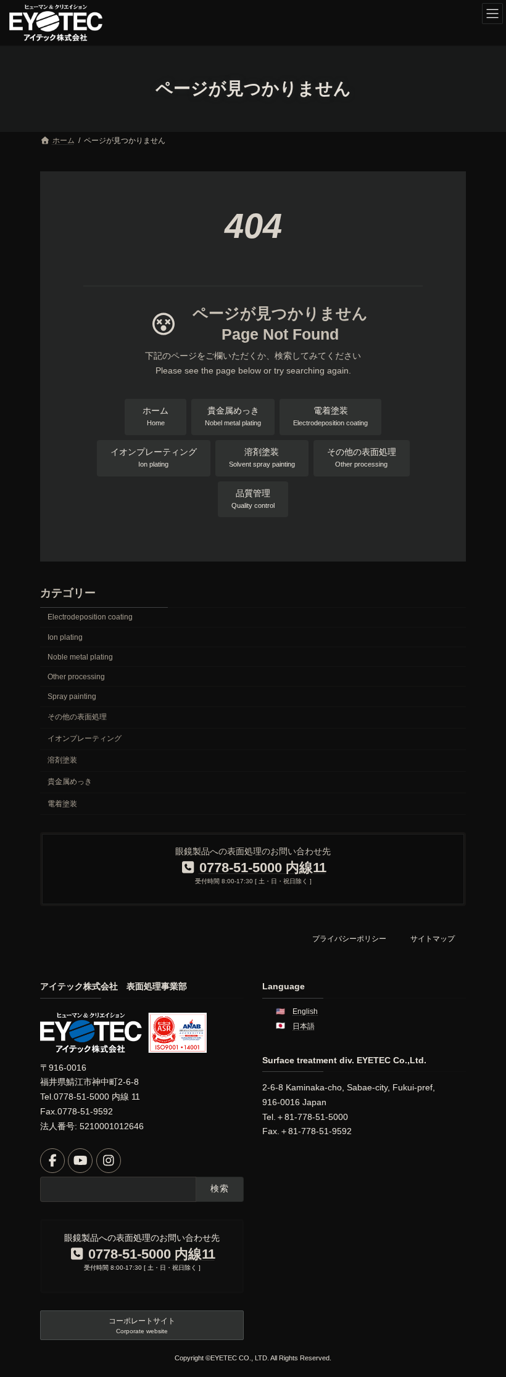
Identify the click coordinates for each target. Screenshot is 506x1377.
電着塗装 (62, 803)
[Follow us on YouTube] (80, 1160)
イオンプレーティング (85, 738)
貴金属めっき (70, 781)
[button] (155, 417)
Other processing (76, 676)
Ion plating (65, 636)
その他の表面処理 (77, 717)
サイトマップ (432, 938)
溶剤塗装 (62, 760)
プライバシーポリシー (349, 938)
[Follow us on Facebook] (52, 1160)
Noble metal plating (80, 657)
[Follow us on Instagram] (108, 1160)
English (305, 1011)
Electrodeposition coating (90, 617)
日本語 (303, 1026)
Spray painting (72, 696)
